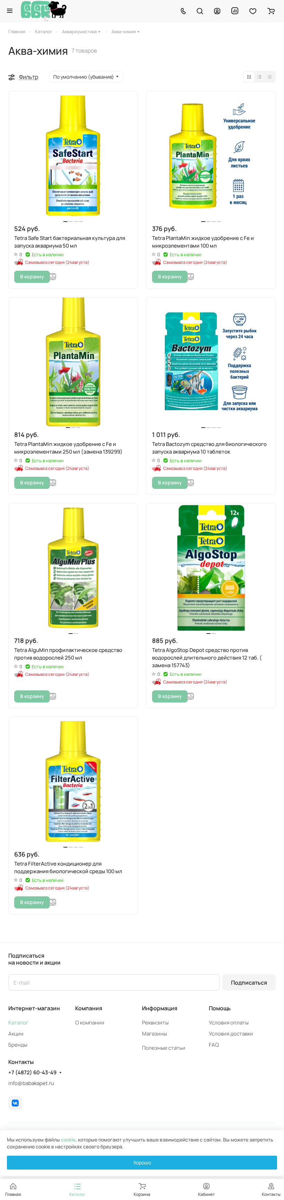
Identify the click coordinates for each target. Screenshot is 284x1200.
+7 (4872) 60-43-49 (32, 1072)
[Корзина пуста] (271, 10)
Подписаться (249, 982)
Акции (16, 1033)
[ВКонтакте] (15, 1103)
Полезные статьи (163, 1047)
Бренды (17, 1044)
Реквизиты (155, 1022)
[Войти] (217, 10)
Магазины (154, 1033)
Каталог (18, 1022)
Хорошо (142, 1162)
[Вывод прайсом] (270, 77)
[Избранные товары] (252, 10)
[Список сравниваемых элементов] (234, 10)
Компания (88, 1008)
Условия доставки (231, 1033)
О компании (89, 1022)
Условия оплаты (229, 1022)
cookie (68, 1139)
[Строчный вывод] (259, 77)
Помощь (220, 1008)
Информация (159, 1008)
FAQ (214, 1044)
